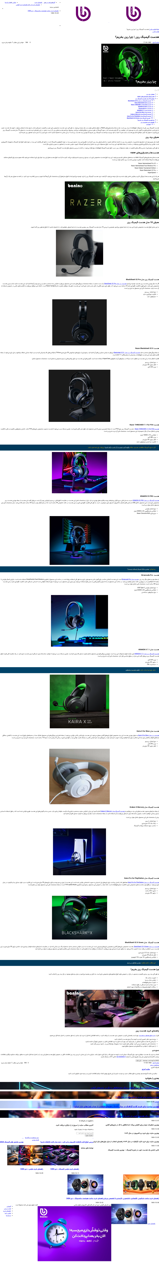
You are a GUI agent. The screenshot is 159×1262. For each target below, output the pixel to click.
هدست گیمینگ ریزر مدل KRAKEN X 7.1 (146, 654)
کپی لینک (138, 1060)
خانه (157, 29)
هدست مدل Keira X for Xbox (143, 112)
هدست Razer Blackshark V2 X (143, 103)
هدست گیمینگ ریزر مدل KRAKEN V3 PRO (146, 500)
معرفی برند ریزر (150, 94)
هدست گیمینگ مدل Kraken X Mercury (141, 114)
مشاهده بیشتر (154, 1065)
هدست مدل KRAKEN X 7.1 (144, 110)
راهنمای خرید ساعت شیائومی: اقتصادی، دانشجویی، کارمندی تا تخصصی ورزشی (131, 1198)
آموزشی (53, 2)
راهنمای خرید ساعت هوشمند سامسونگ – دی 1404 (84, 1198)
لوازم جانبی (152, 29)
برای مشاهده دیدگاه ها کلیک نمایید (32, 1139)
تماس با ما (13, 2)
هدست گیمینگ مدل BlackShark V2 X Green (138, 118)
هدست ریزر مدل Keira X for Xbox (148, 735)
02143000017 (121, 1057)
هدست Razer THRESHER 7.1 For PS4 (141, 105)
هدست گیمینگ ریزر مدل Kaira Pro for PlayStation (143, 882)
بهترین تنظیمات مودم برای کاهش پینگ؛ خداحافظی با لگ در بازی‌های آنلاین (125, 1088)
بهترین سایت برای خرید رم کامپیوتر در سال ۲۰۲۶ (137, 1097)
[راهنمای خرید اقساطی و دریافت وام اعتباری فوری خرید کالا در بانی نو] (74, 1261)
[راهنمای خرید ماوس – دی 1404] (25, 1165)
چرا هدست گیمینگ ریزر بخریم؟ (145, 120)
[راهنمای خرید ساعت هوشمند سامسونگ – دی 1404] (85, 1194)
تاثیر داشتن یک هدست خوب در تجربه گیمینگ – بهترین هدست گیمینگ (126, 1116)
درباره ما (7, 2)
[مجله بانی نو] (109, 22)
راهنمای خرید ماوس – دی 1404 (31, 1169)
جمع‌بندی (148, 124)
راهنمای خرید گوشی (22, 5)
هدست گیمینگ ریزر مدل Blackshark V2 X (127, 353)
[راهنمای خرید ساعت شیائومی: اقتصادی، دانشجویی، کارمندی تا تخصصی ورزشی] (141, 1194)
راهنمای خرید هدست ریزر (147, 122)
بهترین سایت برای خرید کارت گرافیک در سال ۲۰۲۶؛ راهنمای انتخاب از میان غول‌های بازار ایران (117, 1106)
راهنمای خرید (38, 2)
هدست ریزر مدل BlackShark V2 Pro (115, 284)
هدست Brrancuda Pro (145, 108)
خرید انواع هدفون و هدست (147, 1035)
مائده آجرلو (156, 42)
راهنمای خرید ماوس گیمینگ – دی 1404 (64, 1169)
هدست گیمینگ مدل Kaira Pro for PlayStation (139, 116)
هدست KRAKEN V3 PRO (144, 107)
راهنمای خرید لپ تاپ (34, 5)
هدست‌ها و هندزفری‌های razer (145, 97)
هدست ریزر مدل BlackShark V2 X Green (146, 947)
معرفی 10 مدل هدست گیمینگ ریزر (144, 99)
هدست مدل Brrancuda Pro (130, 579)
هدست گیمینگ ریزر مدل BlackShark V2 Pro (139, 101)
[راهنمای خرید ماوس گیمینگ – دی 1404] (61, 1165)
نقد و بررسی (47, 2)
